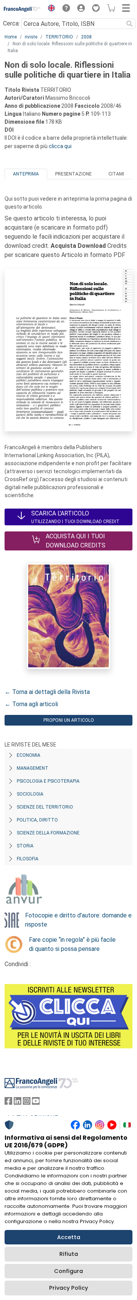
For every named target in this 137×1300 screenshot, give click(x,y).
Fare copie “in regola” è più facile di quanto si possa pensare (72, 944)
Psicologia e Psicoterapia (48, 781)
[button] (49, 9)
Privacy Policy (68, 1288)
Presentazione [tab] (73, 174)
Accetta (68, 1237)
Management (32, 768)
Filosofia (27, 858)
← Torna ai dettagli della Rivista (47, 691)
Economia (28, 755)
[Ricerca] (129, 23)
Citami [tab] (116, 174)
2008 (86, 37)
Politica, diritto (37, 820)
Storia (25, 846)
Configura (68, 1271)
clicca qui (60, 146)
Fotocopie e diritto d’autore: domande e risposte (78, 920)
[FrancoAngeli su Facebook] (8, 1102)
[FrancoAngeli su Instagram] (26, 1102)
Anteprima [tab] (26, 174)
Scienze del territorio (45, 807)
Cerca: (11, 23)
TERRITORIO (59, 37)
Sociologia (30, 794)
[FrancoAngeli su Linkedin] (17, 1102)
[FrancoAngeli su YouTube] (36, 1102)
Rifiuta (68, 1254)
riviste (31, 37)
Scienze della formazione (48, 833)
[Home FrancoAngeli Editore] (22, 9)
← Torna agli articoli (31, 704)
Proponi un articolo (68, 720)
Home (11, 37)
